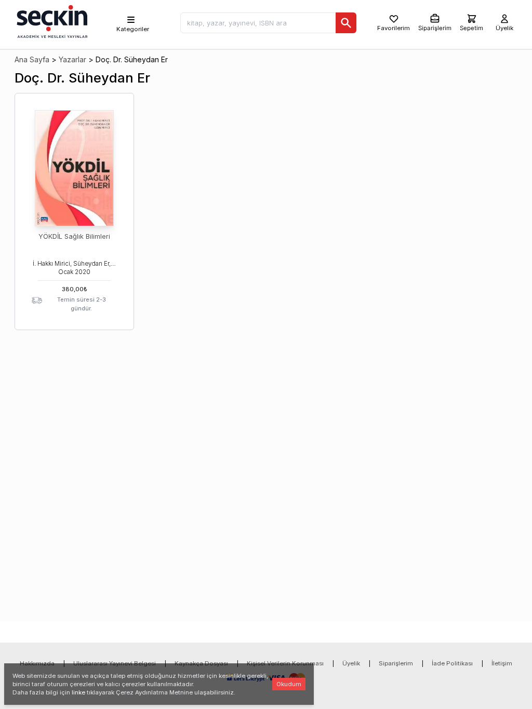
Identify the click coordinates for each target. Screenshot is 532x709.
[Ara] (346, 22)
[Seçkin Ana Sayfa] (51, 21)
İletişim (501, 663)
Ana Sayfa (32, 59)
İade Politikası (452, 663)
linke (78, 692)
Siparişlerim (396, 663)
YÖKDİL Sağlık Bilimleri (74, 236)
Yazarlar (72, 59)
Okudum (288, 684)
